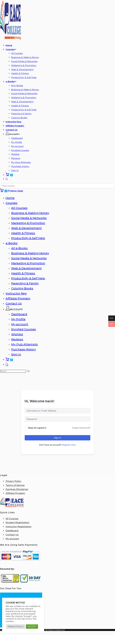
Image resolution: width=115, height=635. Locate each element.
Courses (11, 203)
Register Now (69, 445)
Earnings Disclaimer (17, 489)
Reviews (17, 339)
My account (19, 324)
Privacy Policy (13, 481)
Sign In (16, 354)
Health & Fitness (23, 233)
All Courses (19, 208)
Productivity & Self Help (28, 238)
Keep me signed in (37, 428)
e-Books (12, 243)
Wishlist (17, 334)
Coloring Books (22, 288)
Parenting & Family (25, 283)
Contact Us (14, 303)
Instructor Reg (16, 293)
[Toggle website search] (7, 179)
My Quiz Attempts (24, 344)
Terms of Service (15, 485)
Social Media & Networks (29, 218)
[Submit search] (28, 371)
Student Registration (17, 522)
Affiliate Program (18, 298)
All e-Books (19, 248)
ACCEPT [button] (32, 626)
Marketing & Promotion (28, 223)
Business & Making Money (30, 213)
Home (10, 198)
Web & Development (26, 228)
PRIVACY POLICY (16, 626)
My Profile (18, 319)
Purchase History (23, 349)
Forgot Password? (81, 428)
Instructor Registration (18, 526)
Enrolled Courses (23, 329)
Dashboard (19, 314)
